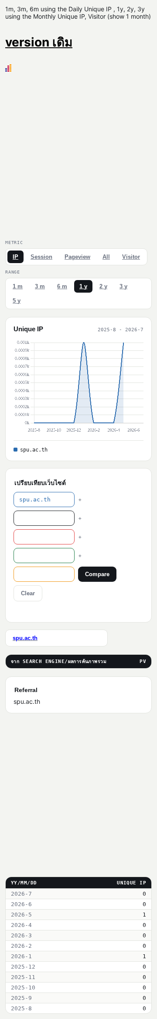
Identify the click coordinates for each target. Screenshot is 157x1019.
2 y (103, 286)
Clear (28, 593)
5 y (16, 300)
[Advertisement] (78, 154)
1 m (18, 286)
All (106, 257)
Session (41, 257)
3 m (40, 286)
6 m (62, 286)
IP (15, 257)
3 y (123, 286)
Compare (97, 574)
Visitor (131, 257)
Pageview (77, 257)
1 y (83, 286)
